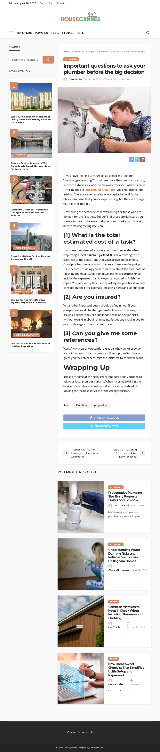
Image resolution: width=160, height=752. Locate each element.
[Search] (148, 33)
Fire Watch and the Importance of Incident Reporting (30, 345)
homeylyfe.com (96, 747)
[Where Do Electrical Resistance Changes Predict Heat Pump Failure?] (31, 190)
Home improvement (26, 248)
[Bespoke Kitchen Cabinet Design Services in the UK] (31, 237)
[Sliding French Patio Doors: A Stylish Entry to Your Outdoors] (31, 280)
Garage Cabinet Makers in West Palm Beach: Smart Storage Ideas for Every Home (30, 166)
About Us (62, 3)
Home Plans (24, 32)
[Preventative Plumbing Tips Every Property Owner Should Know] (81, 507)
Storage (68, 32)
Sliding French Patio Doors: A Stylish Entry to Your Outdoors (28, 301)
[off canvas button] (11, 33)
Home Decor (22, 291)
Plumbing (41, 32)
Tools (55, 32)
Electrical (21, 201)
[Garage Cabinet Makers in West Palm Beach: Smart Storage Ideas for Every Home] (31, 144)
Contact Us (46, 3)
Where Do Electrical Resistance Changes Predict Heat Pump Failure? (29, 212)
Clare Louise (75, 79)
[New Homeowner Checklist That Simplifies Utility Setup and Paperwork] (81, 678)
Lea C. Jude (119, 505)
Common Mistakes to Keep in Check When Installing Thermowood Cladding (125, 612)
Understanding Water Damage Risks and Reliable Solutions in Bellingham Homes (124, 555)
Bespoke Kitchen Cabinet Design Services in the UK (30, 258)
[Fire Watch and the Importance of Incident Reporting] (31, 324)
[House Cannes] (80, 17)
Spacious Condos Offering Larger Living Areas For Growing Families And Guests (31, 119)
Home (80, 32)
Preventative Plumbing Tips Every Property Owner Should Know (125, 496)
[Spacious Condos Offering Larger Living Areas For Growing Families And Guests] (31, 97)
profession (124, 79)
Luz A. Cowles (115, 684)
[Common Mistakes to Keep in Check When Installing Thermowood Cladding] (81, 621)
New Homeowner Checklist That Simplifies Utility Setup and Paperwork (126, 669)
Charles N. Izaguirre (119, 570)
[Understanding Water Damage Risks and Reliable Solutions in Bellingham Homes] (81, 564)
